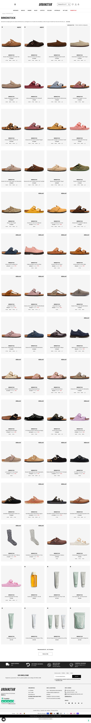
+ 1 (16, 143)
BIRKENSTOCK (9, 13)
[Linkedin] (72, 703)
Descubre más (59, 680)
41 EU (82, 226)
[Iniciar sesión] (76, 4)
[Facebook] (66, 703)
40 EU (14, 101)
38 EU (10, 60)
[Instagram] (69, 703)
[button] (78, 25)
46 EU (83, 309)
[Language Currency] (15, 4)
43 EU (59, 226)
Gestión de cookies (45, 710)
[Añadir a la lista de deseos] (20, 62)
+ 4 (16, 184)
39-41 (11, 558)
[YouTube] (79, 703)
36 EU (29, 60)
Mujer (68, 673)
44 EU (11, 268)
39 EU (14, 60)
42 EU (59, 268)
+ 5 (16, 60)
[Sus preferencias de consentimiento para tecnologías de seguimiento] (88, 720)
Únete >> (3, 694)
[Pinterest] (75, 703)
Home (3, 13)
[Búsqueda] (63, 4)
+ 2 (62, 101)
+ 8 (39, 60)
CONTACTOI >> (68, 696)
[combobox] (62, 4)
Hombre (63, 673)
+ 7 (39, 184)
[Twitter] (82, 703)
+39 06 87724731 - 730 (71, 692)
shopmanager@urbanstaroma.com (74, 694)
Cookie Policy (36, 710)
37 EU (7, 60)
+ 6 (16, 226)
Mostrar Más (45, 654)
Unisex (72, 673)
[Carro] (78, 4)
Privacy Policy (54, 710)
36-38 (34, 558)
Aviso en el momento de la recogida (45, 718)
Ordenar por (70, 25)
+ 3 (62, 60)
